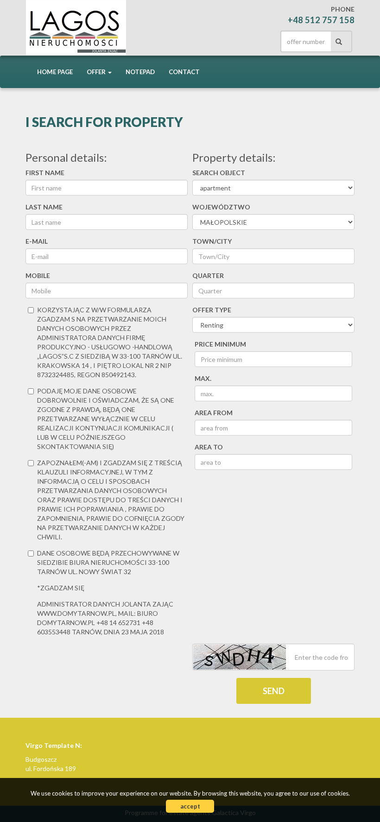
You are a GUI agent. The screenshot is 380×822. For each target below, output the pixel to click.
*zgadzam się (60, 588)
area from (214, 413)
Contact (184, 72)
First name (44, 173)
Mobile (37, 275)
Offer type (211, 310)
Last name (44, 207)
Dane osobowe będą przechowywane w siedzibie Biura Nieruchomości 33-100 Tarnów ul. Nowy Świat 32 (108, 562)
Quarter (208, 275)
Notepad (140, 72)
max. (203, 378)
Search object (218, 173)
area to (209, 447)
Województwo (221, 207)
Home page (55, 72)
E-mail (36, 241)
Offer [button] (97, 72)
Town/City (212, 241)
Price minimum (220, 344)
